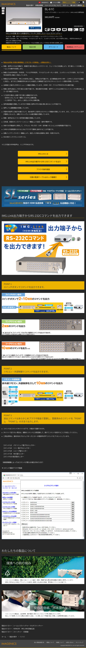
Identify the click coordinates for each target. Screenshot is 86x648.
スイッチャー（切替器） (21, 632)
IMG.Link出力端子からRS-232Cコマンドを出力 (43, 161)
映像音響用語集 (78, 26)
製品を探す (30, 5)
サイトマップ (79, 642)
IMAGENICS (45, 2)
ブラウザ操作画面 (43, 169)
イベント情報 (56, 2)
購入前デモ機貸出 (76, 5)
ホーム (4, 637)
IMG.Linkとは (43, 153)
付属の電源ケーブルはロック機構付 (43, 177)
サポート (66, 5)
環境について (50, 642)
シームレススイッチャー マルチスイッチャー (28, 626)
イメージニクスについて (53, 5)
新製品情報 (39, 5)
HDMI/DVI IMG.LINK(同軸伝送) (24, 629)
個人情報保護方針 (39, 642)
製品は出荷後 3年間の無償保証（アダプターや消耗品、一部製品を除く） (27, 62)
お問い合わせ (70, 642)
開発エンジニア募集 (69, 2)
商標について (60, 642)
